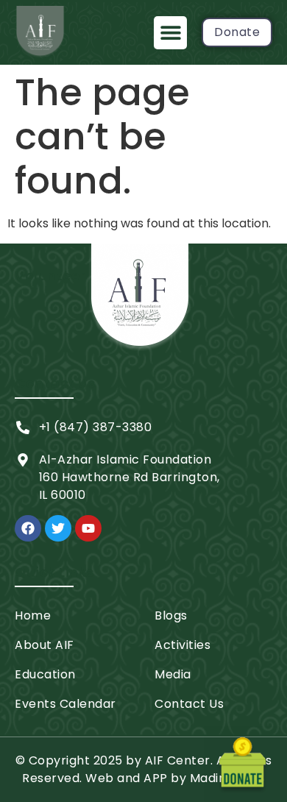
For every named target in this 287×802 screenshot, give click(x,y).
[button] (170, 32)
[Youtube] (88, 528)
